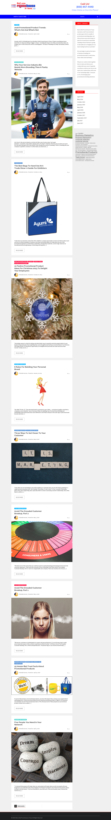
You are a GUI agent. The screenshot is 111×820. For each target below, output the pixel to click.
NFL (76, 150)
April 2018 (80, 110)
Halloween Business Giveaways (81, 145)
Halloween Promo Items (92, 145)
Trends (17, 24)
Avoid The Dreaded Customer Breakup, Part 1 (28, 589)
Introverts (85, 147)
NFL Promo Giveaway (82, 150)
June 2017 (80, 123)
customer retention (82, 139)
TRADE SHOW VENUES (90, 157)
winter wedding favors (79, 160)
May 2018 (80, 107)
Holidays (30, 261)
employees (87, 142)
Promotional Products (86, 152)
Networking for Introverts (80, 148)
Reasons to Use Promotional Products (88, 154)
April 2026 (80, 97)
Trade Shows (18, 163)
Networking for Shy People (91, 148)
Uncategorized (19, 62)
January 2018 (81, 112)
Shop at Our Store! (20, 16)
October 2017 (81, 115)
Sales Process (78, 155)
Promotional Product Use (34, 661)
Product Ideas (38, 261)
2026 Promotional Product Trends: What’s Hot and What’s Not (30, 28)
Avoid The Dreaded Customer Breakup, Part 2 (28, 512)
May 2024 (80, 99)
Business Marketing (20, 364)
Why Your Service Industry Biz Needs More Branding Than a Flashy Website (31, 67)
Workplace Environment (21, 263)
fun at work (77, 144)
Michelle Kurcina (23, 34)
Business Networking (20, 719)
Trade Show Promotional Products (87, 155)
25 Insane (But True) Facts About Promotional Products (29, 667)
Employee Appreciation (21, 261)
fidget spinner (92, 142)
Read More (19, 51)
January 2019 (81, 104)
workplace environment (89, 160)
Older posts (21, 806)
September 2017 (82, 118)
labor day (89, 147)
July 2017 (80, 120)
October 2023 (81, 102)
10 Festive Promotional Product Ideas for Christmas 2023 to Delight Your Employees (30, 268)
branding (80, 133)
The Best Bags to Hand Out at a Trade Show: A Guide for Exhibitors (30, 167)
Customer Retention (32, 430)
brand (76, 133)
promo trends (78, 154)
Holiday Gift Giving (79, 147)
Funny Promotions (84, 144)
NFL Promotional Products (92, 150)
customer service (81, 141)
